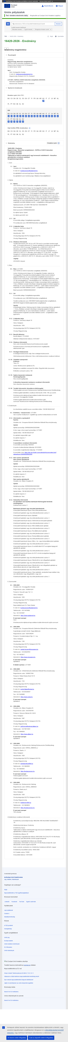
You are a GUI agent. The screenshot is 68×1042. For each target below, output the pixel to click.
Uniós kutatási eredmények (11, 944)
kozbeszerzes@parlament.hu (24, 74)
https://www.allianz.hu (27, 734)
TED (5, 36)
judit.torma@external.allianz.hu (29, 726)
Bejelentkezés (48, 6)
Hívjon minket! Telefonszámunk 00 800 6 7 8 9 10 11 (19, 973)
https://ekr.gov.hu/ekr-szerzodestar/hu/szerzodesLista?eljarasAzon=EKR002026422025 (34, 453)
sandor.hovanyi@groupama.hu (29, 649)
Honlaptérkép (8, 928)
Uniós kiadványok (9, 950)
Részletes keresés (17, 29)
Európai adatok (8, 940)
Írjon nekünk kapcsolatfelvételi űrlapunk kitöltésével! (18, 979)
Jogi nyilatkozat (8, 910)
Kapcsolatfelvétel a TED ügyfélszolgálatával (16, 893)
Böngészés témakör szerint (42, 29)
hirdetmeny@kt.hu (25, 802)
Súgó (5, 889)
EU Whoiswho (8, 947)
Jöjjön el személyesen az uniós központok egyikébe (18, 983)
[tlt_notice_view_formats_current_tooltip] (59, 143)
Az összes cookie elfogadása (17, 1037)
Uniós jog (6, 937)
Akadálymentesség (9, 916)
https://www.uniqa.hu (27, 697)
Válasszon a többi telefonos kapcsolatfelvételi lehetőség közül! (21, 976)
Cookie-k (6, 913)
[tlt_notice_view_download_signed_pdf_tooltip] (43, 101)
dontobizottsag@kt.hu (26, 763)
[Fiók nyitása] (6, 49)
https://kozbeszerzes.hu (28, 771)
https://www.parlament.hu (28, 615)
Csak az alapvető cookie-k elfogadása (41, 1037)
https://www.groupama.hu (28, 657)
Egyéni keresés (28, 29)
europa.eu (27, 965)
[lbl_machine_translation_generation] (29, 128)
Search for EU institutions (11, 991)
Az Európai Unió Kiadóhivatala (13, 877)
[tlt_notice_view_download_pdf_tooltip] (9, 116)
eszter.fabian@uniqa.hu (27, 689)
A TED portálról (8, 925)
